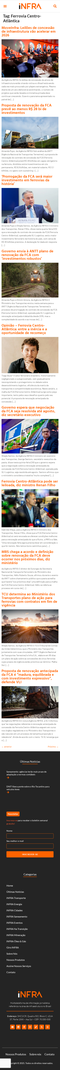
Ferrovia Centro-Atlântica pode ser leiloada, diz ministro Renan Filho (30, 483)
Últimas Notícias (15, 891)
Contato (10, 972)
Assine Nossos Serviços (18, 965)
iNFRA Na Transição (17, 928)
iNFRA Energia (14, 904)
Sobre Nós (11, 953)
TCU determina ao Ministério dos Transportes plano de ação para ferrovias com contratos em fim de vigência (29, 599)
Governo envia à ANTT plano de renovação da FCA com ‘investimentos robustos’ (27, 254)
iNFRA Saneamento (16, 916)
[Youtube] (12, 1027)
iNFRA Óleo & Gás (16, 941)
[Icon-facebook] (24, 1027)
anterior (7, 746)
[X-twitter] (41, 1027)
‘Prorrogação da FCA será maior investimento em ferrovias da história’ (27, 179)
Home (9, 885)
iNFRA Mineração (15, 935)
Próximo (53, 746)
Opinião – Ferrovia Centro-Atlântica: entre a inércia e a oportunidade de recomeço (24, 328)
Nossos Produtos (15, 959)
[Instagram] (30, 1027)
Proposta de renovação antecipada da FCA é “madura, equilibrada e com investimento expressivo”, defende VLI (30, 676)
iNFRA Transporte (16, 897)
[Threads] (47, 1027)
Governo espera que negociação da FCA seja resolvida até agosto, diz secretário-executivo (28, 410)
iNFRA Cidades (14, 910)
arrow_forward (8, 777)
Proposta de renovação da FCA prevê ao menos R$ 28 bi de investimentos (27, 108)
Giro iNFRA (12, 947)
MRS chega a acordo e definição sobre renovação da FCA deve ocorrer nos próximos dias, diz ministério (27, 557)
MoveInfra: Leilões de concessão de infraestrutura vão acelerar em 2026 (29, 31)
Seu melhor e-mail (15, 841)
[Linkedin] (18, 1027)
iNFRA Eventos (14, 922)
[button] (5, 6)
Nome (9, 830)
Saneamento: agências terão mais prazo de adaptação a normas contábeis (26, 773)
